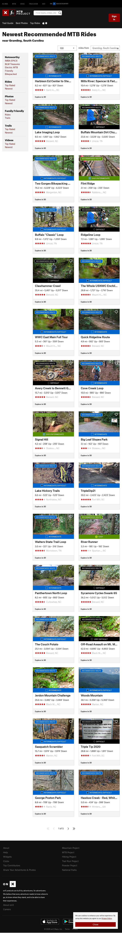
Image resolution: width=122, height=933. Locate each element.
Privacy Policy (107, 918)
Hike (23, 4)
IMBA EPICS (11, 60)
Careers (7, 909)
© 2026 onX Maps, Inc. (53, 929)
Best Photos (22, 23)
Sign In (114, 18)
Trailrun (33, 4)
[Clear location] (118, 48)
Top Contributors (11, 865)
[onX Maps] (9, 886)
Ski (44, 4)
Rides (8, 114)
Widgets (7, 856)
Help (5, 852)
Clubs (6, 861)
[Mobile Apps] (44, 23)
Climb (5, 4)
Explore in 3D (40, 97)
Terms (67, 929)
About (6, 848)
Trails (7, 117)
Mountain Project (70, 848)
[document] (95, 920)
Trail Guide (7, 23)
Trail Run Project (70, 861)
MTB (14, 4)
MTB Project (68, 852)
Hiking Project (69, 856)
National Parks (69, 870)
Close (95, 924)
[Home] (17, 12)
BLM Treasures (12, 64)
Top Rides (35, 23)
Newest (8, 88)
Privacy (75, 929)
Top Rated (10, 85)
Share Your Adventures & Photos (19, 870)
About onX (8, 905)
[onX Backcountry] (59, 3)
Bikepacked (11, 74)
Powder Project (69, 865)
